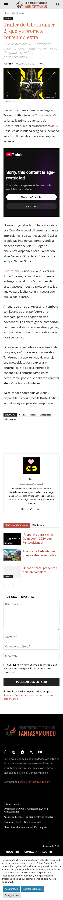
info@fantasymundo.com (35, 781)
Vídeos (33, 414)
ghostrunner (11, 419)
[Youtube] (39, 752)
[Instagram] (24, 509)
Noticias (8, 18)
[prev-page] (6, 585)
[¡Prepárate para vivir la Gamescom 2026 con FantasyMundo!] (12, 539)
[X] (15, 438)
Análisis (8, 560)
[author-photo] (31, 474)
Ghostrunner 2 (13, 271)
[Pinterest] (23, 438)
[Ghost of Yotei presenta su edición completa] (12, 572)
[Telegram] (39, 438)
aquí (54, 126)
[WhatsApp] (31, 438)
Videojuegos (18, 13)
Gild (10, 63)
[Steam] (32, 509)
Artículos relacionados (17, 525)
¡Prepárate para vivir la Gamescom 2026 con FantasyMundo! (38, 538)
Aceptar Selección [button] (32, 889)
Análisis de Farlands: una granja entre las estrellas (28, 817)
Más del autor (38, 525)
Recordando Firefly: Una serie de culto (23, 822)
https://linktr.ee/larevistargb (31, 484)
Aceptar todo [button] (11, 889)
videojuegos (45, 414)
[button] (6, 4)
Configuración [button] (12, 895)
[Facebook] (7, 438)
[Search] (58, 4)
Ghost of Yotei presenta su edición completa (25, 827)
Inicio (6, 13)
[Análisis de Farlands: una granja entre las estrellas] (12, 555)
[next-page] (11, 585)
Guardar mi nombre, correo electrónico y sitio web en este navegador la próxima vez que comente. (31, 668)
